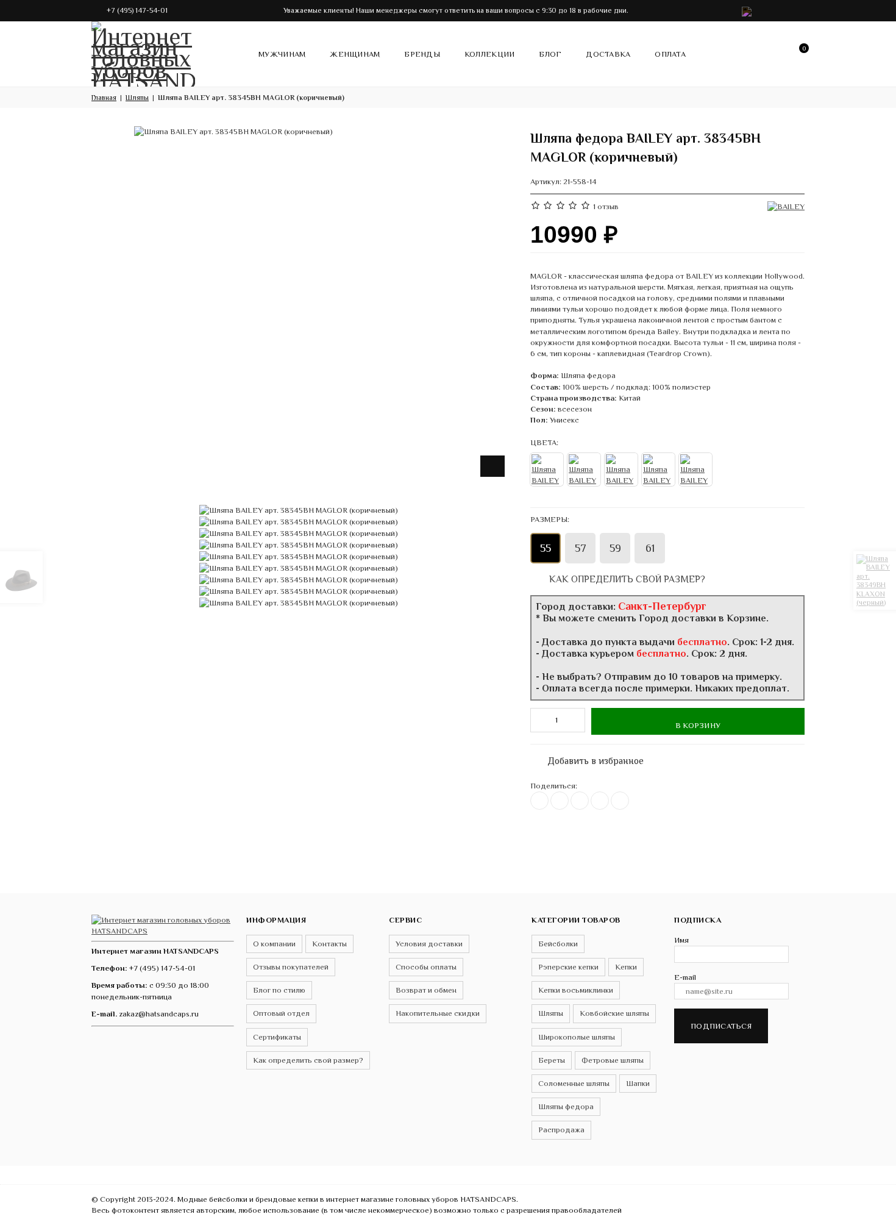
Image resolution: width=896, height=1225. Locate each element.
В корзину (697, 725)
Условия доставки (429, 943)
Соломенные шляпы (574, 1083)
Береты (551, 1060)
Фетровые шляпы (612, 1060)
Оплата (670, 54)
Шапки (638, 1083)
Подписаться (721, 1025)
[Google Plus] (600, 800)
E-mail (685, 977)
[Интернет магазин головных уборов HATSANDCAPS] (143, 51)
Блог (550, 54)
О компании (274, 943)
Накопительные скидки (438, 1013)
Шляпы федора (566, 1106)
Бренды (422, 54)
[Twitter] (559, 800)
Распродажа (561, 1129)
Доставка (608, 54)
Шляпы (550, 1013)
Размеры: (549, 519)
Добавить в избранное (589, 758)
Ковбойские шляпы (614, 1013)
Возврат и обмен (426, 990)
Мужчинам (281, 54)
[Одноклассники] (580, 800)
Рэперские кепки (568, 966)
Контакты (329, 943)
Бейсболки (558, 943)
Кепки (626, 966)
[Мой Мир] (620, 800)
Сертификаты (277, 1036)
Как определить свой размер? (626, 579)
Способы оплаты (426, 966)
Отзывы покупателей (291, 966)
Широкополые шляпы (576, 1036)
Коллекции (489, 54)
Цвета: (544, 442)
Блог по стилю (279, 990)
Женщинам (355, 54)
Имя (681, 940)
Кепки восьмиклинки (575, 990)
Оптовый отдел (281, 1013)
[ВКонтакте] (539, 800)
